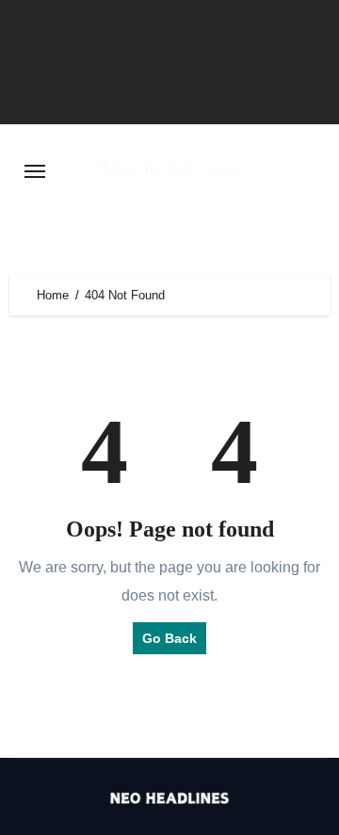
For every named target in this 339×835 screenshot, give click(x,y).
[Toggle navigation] (35, 171)
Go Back (169, 638)
